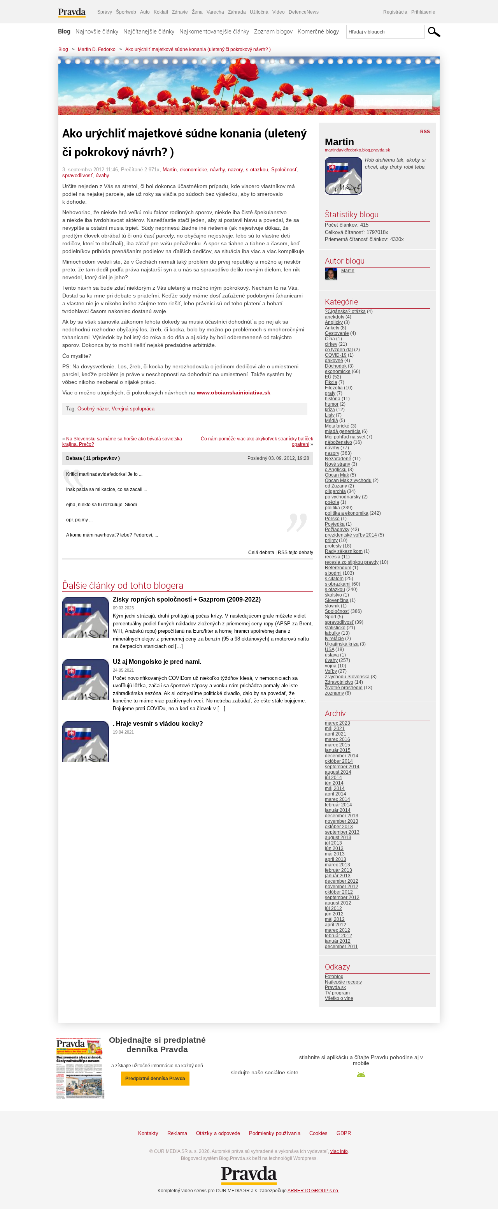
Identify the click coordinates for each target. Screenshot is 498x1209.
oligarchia (335, 491)
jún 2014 (334, 783)
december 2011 (341, 946)
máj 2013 (335, 854)
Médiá (331, 420)
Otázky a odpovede (218, 1133)
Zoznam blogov (273, 31)
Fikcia (331, 382)
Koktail (161, 12)
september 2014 (342, 766)
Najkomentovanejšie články (214, 31)
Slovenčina (337, 600)
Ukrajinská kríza (342, 644)
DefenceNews (304, 12)
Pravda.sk (335, 987)
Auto (145, 12)
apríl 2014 (335, 794)
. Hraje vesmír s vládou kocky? (158, 723)
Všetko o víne (339, 998)
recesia (332, 557)
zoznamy (334, 693)
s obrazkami (338, 584)
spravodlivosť (77, 175)
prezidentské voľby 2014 (351, 535)
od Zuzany (336, 486)
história (332, 398)
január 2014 (338, 810)
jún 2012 (334, 914)
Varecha (215, 12)
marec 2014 (337, 799)
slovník (332, 606)
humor (331, 404)
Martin (170, 169)
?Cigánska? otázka (345, 311)
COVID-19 (336, 355)
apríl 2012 (335, 924)
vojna (331, 666)
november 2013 (341, 821)
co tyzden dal (339, 349)
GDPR (344, 1133)
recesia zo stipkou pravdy (352, 562)
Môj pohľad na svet (345, 437)
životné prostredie (344, 687)
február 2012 (338, 935)
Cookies (318, 1133)
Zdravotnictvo (339, 682)
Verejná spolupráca (133, 409)
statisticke (335, 627)
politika (332, 507)
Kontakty (148, 1133)
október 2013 (339, 826)
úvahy (102, 175)
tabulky (332, 633)
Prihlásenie (423, 12)
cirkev (331, 344)
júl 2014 (333, 777)
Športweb (126, 12)
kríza (330, 409)
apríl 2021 (335, 734)
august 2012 (338, 903)
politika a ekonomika (346, 513)
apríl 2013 (335, 859)
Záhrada (237, 12)
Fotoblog (334, 976)
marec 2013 (337, 865)
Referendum (338, 567)
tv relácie (334, 638)
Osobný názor (93, 409)
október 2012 (339, 892)
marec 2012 (337, 930)
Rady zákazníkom (344, 551)
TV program (337, 993)
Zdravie (180, 12)
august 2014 (338, 772)
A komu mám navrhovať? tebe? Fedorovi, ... (112, 535)
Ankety (332, 328)
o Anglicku (336, 469)
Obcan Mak (337, 475)
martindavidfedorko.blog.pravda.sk (357, 150)
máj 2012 (335, 919)
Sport (330, 616)
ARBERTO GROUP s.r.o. (313, 1190)
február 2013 (338, 870)
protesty (333, 546)
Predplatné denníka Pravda (155, 1078)
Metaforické (337, 426)
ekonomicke (193, 169)
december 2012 (341, 881)
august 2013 (338, 837)
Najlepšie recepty (343, 982)
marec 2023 (337, 723)
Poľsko (332, 518)
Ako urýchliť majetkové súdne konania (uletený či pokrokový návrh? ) (198, 49)
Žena (197, 12)
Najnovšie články (96, 31)
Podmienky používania (274, 1133)
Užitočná (259, 12)
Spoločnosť (284, 169)
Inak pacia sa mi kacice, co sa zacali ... (106, 489)
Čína (330, 338)
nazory (235, 169)
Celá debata (261, 552)
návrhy (217, 169)
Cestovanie (337, 333)
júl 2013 (333, 843)
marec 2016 (337, 739)
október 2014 (339, 761)
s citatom (334, 578)
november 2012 (341, 886)
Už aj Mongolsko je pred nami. (157, 661)
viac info (339, 1151)
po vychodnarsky (343, 497)
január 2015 (338, 750)
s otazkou (257, 169)
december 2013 (341, 815)
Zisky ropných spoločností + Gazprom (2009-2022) (187, 599)
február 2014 (338, 805)
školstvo (333, 595)
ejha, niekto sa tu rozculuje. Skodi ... (104, 504)
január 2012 (338, 941)
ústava (332, 655)
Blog (64, 31)
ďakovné (334, 360)
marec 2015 (337, 745)
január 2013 (338, 875)
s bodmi (333, 573)
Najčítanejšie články (148, 31)
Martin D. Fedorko (97, 49)
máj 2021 (335, 728)
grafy (330, 393)
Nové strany (337, 464)
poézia (332, 502)
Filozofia (334, 388)
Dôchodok (336, 366)
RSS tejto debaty (295, 552)
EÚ (328, 377)
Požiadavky (337, 529)
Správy (104, 12)
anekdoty (334, 317)
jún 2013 (334, 848)
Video (278, 12)
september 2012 (342, 897)
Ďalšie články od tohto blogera (123, 585)
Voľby (331, 671)
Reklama (177, 1133)
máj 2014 (335, 788)
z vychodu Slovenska (347, 676)
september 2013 (342, 832)
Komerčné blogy (318, 31)
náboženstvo (338, 442)
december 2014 (341, 755)
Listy (330, 415)
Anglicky (334, 322)
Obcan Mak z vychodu (348, 480)
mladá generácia (343, 431)
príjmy (331, 540)
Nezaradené (338, 458)
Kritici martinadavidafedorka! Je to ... (104, 474)
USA (329, 649)
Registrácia (395, 12)
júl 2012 (333, 908)
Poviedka (335, 524)
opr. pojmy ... (79, 520)
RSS (425, 131)
